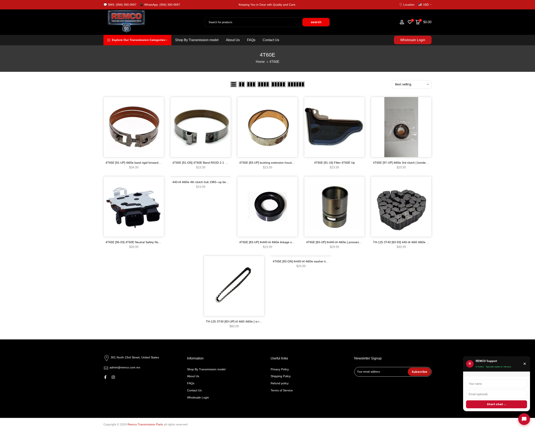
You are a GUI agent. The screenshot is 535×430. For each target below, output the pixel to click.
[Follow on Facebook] (105, 377)
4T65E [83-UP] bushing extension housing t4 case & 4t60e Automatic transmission (293, 162)
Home (260, 61)
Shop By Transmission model (197, 40)
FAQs (251, 40)
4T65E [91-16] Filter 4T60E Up (334, 162)
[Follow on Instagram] (113, 377)
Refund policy (280, 383)
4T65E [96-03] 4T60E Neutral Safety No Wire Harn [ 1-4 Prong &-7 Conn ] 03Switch (161, 242)
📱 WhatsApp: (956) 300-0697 (160, 4)
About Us (233, 40)
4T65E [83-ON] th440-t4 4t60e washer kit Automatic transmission (316, 261)
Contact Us (271, 40)
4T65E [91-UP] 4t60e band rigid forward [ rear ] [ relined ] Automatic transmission (159, 162)
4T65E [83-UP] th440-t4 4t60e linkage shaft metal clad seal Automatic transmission (294, 242)
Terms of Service (282, 390)
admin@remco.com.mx (125, 367)
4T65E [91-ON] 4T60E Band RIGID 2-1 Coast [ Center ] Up (211, 162)
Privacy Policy (280, 369)
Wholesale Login (412, 40)
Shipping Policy (281, 376)
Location (408, 4)
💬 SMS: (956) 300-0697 (119, 4)
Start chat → (496, 404)
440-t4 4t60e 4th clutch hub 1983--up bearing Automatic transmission (218, 182)
